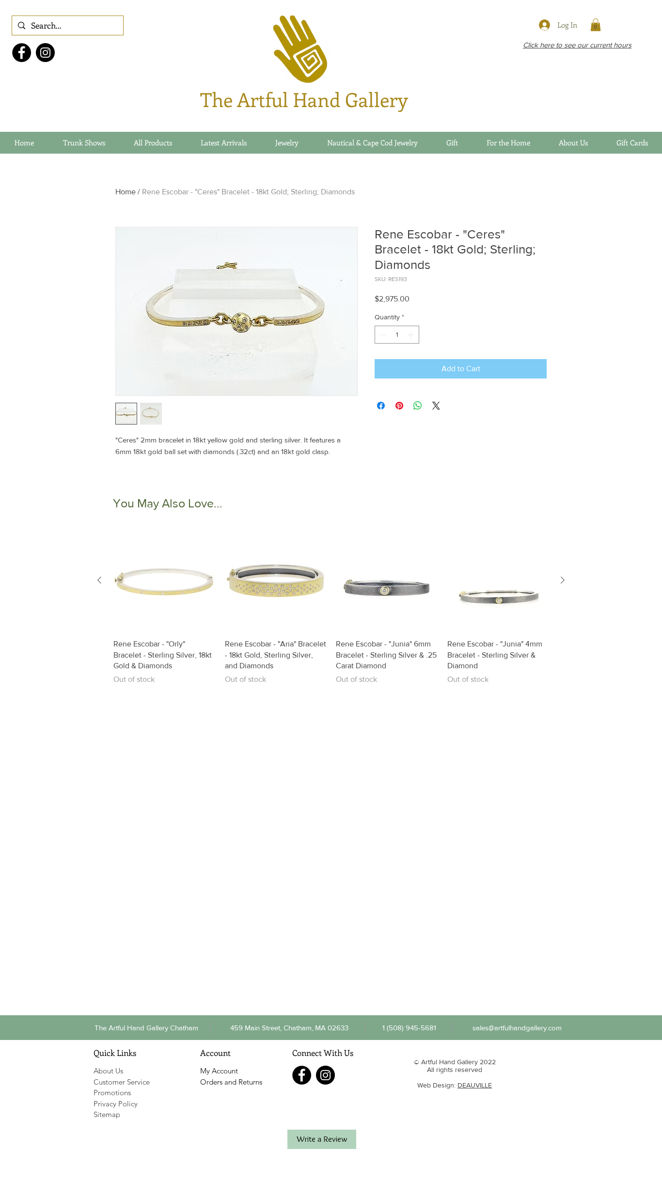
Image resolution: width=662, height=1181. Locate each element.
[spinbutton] (397, 334)
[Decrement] (382, 334)
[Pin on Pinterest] (399, 405)
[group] (331, 607)
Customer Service (122, 1082)
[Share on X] (436, 405)
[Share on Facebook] (381, 405)
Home (125, 192)
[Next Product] (562, 580)
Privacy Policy (116, 1103)
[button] (409, 1027)
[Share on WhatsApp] (418, 405)
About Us (108, 1070)
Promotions (112, 1092)
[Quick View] (164, 580)
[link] (595, 24)
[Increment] (412, 334)
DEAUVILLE (474, 1085)
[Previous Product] (99, 580)
